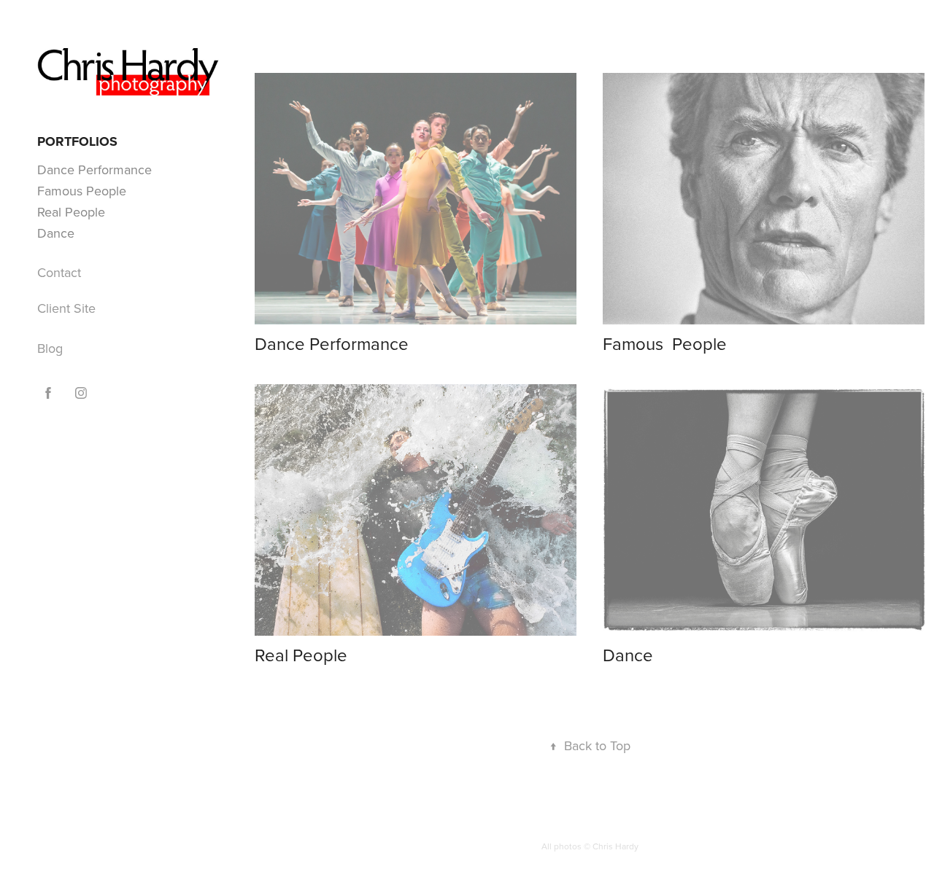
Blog (50, 348)
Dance (55, 233)
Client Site (66, 308)
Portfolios (77, 141)
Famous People (81, 191)
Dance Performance (94, 169)
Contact (59, 272)
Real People (71, 212)
